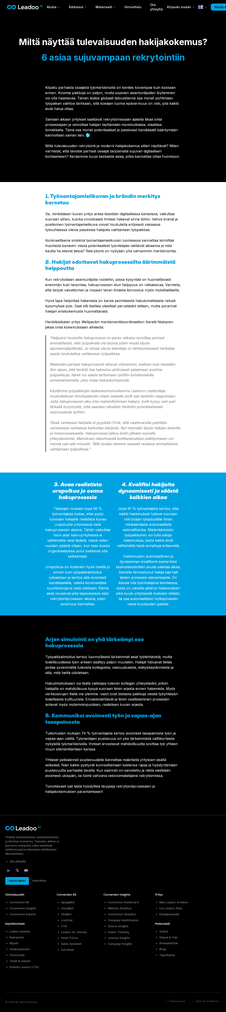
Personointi (17, 955)
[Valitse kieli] (202, 7)
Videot (163, 931)
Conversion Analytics (122, 914)
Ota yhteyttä (18, 861)
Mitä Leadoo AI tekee (173, 902)
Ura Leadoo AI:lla (170, 908)
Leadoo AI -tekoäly (74, 932)
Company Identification (123, 920)
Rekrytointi (17, 937)
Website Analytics (120, 908)
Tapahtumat (167, 955)
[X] (17, 870)
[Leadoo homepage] (23, 828)
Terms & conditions (207, 1001)
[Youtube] (26, 870)
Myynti (14, 943)
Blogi (162, 949)
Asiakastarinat (168, 943)
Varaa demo (17, 880)
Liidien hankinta (20, 931)
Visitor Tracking (118, 932)
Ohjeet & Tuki (168, 937)
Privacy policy (177, 1001)
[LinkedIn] (8, 870)
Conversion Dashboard (123, 902)
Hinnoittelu (132, 7)
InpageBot (68, 902)
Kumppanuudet (169, 914)
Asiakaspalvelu (20, 949)
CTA (64, 926)
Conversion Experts (23, 914)
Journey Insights (119, 938)
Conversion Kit (19, 902)
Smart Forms (69, 938)
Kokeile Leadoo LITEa (24, 967)
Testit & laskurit (20, 961)
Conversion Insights (23, 908)
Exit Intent (67, 949)
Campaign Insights (120, 944)
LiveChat (67, 920)
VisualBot (67, 908)
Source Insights (118, 926)
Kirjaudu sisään (179, 7)
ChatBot (66, 914)
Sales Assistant (71, 944)
